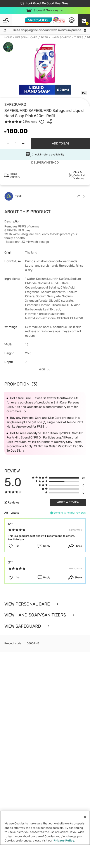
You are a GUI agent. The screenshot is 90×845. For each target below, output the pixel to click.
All (6, 512)
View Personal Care (27, 604)
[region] (45, 828)
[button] (84, 20)
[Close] (85, 817)
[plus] (23, 143)
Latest (15, 512)
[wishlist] (41, 121)
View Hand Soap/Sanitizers (35, 615)
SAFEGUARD (15, 104)
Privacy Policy (64, 840)
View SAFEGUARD (23, 626)
